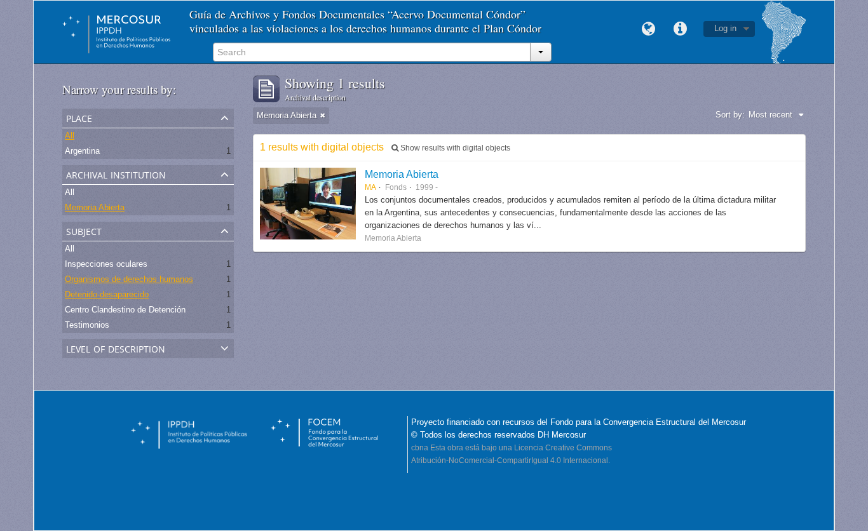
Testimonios (87, 325)
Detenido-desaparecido (107, 294)
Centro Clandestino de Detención (125, 309)
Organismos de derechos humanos (129, 279)
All (69, 135)
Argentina (82, 151)
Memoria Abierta (95, 207)
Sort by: (730, 114)
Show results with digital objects (454, 148)
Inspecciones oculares (106, 264)
